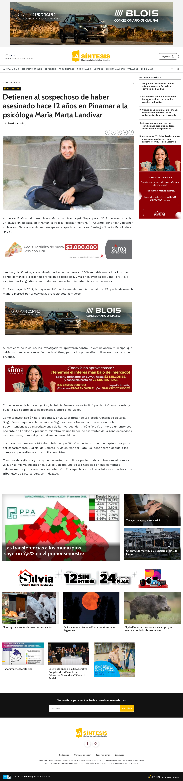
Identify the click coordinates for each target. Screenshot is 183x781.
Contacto (119, 755)
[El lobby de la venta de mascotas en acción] (30, 608)
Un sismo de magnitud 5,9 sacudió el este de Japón (151, 552)
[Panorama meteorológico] (23, 654)
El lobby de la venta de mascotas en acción (27, 627)
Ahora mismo (11, 69)
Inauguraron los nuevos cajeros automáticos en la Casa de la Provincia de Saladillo (158, 86)
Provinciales (66, 69)
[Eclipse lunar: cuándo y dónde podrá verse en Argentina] (91, 608)
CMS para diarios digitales (167, 777)
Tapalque (133, 69)
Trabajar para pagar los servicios (144, 520)
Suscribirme (127, 708)
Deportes (50, 69)
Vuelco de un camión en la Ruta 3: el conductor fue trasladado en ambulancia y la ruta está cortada (160, 112)
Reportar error (103, 755)
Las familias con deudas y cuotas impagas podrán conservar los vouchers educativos (159, 99)
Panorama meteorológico (17, 669)
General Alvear (115, 69)
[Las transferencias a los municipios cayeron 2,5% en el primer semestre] (61, 527)
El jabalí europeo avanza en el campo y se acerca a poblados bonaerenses (148, 629)
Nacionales (84, 69)
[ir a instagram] (96, 744)
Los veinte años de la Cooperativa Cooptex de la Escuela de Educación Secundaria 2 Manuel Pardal (68, 673)
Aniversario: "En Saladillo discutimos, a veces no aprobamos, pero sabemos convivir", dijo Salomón (161, 139)
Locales (98, 69)
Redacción (64, 755)
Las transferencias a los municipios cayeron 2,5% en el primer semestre (44, 550)
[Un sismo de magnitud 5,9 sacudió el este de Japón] (152, 544)
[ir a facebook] (87, 744)
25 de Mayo (147, 69)
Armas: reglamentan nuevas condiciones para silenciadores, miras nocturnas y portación (158, 126)
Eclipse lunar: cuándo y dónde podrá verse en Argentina (90, 629)
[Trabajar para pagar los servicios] (152, 510)
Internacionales (32, 69)
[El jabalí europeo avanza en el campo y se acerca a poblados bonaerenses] (152, 608)
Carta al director (82, 755)
